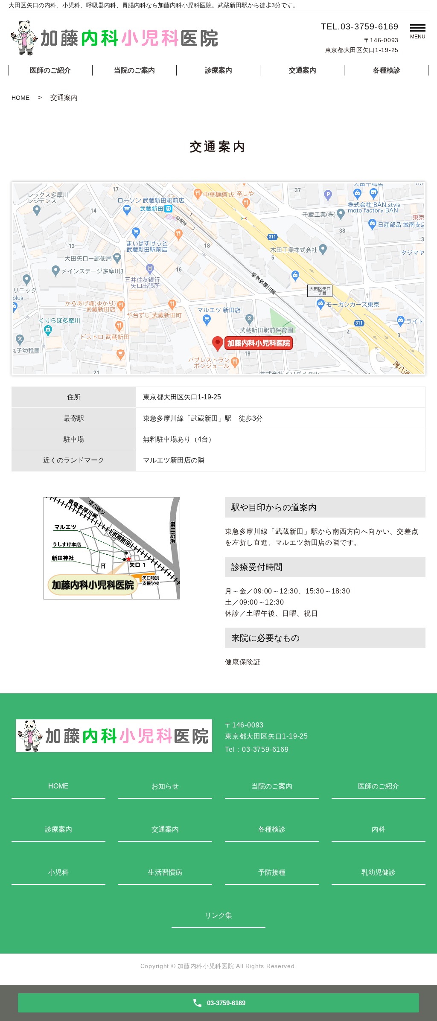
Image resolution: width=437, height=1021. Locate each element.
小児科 (58, 872)
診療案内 (218, 70)
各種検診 (386, 70)
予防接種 (272, 872)
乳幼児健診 (378, 872)
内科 (378, 829)
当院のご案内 (134, 70)
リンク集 (218, 915)
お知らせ (165, 786)
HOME (20, 97)
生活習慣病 (165, 872)
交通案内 (302, 70)
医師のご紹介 (50, 70)
